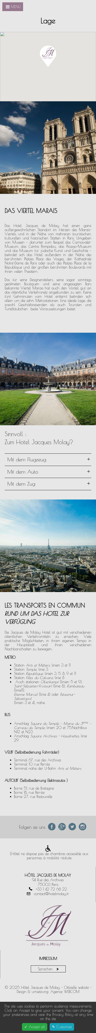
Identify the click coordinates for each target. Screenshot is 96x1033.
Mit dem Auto (48, 471)
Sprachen (46, 969)
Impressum (48, 958)
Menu (16, 7)
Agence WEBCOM (64, 992)
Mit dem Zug (48, 483)
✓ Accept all (34, 1027)
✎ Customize (62, 1027)
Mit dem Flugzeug (48, 459)
